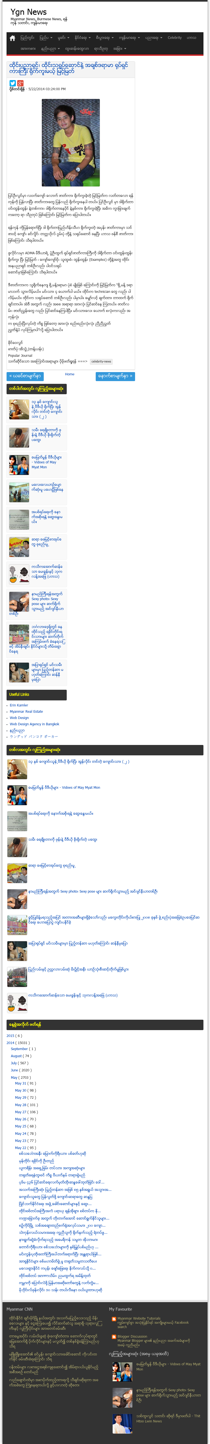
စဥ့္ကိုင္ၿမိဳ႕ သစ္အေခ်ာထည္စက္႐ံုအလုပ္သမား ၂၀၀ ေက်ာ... (62, 1225)
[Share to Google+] (20, 83)
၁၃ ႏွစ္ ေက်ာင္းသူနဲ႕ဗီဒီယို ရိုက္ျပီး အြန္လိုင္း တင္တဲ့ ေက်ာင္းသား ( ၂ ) (47, 409)
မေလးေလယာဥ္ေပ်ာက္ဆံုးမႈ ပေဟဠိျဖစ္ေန (47, 487)
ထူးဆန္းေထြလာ (77, 48)
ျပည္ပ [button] (45, 38)
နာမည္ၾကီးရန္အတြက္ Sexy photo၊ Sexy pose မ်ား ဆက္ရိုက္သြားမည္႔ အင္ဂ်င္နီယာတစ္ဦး (36, 604)
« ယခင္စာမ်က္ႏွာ (25, 376)
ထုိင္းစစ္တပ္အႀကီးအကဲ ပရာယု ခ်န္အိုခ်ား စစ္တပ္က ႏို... (60, 1211)
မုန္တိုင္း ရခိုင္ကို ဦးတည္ (36, 1161)
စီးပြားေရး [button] (103, 38)
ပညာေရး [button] (152, 38)
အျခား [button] (118, 48)
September (20, 1049)
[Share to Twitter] (13, 83)
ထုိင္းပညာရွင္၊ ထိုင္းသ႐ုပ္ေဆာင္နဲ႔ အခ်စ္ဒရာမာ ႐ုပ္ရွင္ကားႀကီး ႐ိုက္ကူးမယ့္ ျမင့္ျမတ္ (69, 69)
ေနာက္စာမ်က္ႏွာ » (115, 376)
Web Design (19, 718)
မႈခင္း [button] (62, 38)
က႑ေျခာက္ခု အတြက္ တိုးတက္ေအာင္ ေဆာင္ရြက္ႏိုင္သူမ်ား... (64, 1218)
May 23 (21, 1141)
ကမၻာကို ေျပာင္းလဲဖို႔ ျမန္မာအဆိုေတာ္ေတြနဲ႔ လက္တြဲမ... (59, 1283)
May (14, 1077)
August (17, 1056)
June (15, 1070)
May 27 (21, 1112)
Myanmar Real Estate (26, 711)
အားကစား (28, 48)
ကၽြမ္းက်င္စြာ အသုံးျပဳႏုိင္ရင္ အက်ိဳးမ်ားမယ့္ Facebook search (153, 1325)
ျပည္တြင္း (27, 38)
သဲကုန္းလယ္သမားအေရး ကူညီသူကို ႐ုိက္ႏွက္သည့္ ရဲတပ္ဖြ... (63, 1232)
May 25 (21, 1126)
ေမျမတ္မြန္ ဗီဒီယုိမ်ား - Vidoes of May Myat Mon (47, 462)
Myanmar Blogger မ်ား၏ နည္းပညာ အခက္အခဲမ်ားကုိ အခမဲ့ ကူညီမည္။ (154, 1343)
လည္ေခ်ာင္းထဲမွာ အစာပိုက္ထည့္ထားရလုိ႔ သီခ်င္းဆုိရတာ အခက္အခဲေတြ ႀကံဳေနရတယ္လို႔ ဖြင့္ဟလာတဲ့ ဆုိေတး (53, 1383)
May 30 (21, 1090)
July (14, 1063)
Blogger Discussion (132, 1336)
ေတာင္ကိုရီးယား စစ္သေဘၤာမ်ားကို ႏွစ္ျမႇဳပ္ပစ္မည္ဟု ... (58, 1247)
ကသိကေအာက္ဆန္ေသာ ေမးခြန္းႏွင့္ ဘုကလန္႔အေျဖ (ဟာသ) (47, 572)
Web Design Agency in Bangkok (34, 724)
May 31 (21, 1083)
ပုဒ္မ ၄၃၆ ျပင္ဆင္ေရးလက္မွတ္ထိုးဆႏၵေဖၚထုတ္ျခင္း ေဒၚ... (61, 1182)
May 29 (21, 1097)
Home (69, 374)
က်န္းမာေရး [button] (128, 38)
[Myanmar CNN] (12, 38)
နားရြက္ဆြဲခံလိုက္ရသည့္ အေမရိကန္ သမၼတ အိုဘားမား (58, 1240)
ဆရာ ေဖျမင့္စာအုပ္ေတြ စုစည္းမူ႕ (47, 542)
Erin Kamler (19, 705)
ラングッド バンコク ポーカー (34, 737)
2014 (11, 1043)
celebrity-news (101, 362)
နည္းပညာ (17, 730)
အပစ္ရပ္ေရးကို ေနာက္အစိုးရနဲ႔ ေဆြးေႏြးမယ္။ (47, 517)
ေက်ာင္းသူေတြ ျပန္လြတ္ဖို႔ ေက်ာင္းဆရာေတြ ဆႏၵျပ (55, 1197)
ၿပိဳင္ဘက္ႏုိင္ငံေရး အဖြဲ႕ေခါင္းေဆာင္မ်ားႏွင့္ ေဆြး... (55, 1204)
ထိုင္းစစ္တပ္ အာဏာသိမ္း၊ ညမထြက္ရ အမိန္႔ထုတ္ (55, 1276)
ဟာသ (191, 38)
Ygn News (28, 13)
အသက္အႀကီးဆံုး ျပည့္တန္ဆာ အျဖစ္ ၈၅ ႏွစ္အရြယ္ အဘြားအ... (65, 1190)
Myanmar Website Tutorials (139, 1318)
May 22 (21, 1148)
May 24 (21, 1134)
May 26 (21, 1119)
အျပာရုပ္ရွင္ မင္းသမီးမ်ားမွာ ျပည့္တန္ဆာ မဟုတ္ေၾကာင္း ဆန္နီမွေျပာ (47, 672)
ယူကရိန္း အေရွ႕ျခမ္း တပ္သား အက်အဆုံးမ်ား (52, 1168)
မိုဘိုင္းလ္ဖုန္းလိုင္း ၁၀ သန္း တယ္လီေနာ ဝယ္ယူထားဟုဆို (60, 1290)
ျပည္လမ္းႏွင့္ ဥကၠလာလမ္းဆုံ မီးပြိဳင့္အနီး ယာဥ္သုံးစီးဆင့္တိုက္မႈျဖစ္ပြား (78, 969)
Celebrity (175, 38)
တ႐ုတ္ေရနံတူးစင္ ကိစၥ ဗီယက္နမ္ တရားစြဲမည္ (52, 1175)
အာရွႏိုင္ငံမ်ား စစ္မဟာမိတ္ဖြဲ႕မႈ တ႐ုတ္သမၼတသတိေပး (58, 1261)
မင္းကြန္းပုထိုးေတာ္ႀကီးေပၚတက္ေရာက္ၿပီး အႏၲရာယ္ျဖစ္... (60, 1254)
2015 (11, 1036)
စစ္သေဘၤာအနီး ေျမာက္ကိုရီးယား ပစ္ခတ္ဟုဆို (52, 1153)
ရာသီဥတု (101, 48)
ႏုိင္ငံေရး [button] (81, 38)
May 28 (21, 1105)
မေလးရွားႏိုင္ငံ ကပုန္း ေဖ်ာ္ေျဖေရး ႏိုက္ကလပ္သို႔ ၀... (57, 1268)
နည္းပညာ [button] (49, 48)
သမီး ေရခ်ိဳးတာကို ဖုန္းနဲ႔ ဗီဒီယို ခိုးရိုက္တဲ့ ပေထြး (46, 435)
